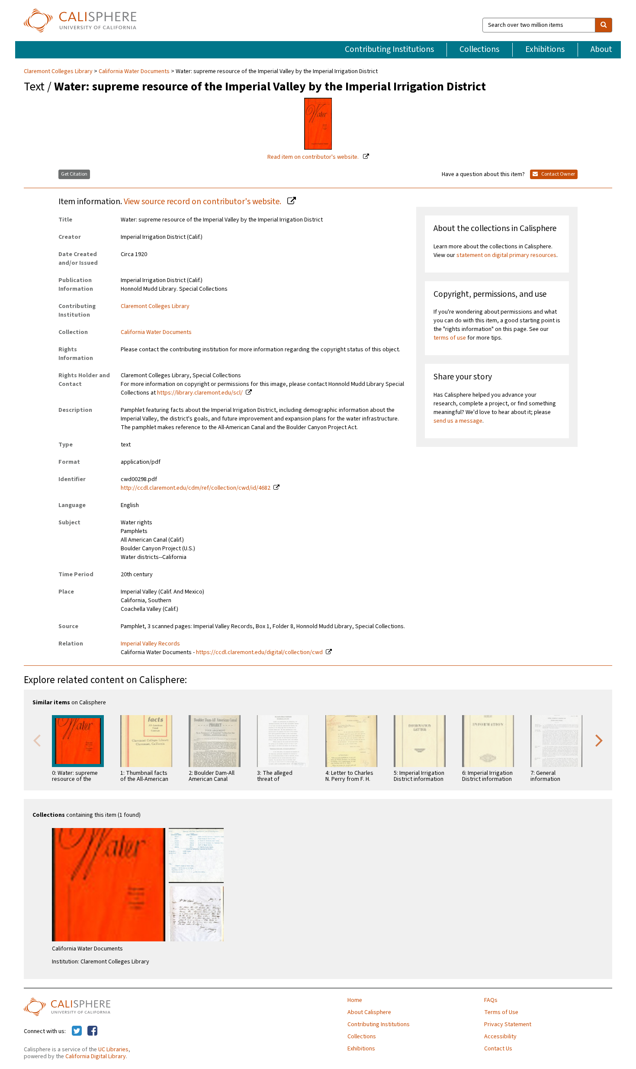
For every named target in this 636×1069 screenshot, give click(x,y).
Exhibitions (545, 49)
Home (354, 1000)
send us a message (458, 421)
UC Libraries (113, 1049)
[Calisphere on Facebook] (92, 1031)
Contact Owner (557, 174)
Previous (36, 740)
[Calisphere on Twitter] (77, 1031)
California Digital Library (95, 1056)
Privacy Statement (507, 1024)
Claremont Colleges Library (59, 71)
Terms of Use (501, 1012)
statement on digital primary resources (506, 255)
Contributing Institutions (389, 49)
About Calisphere (369, 1012)
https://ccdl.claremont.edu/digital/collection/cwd (259, 652)
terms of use (450, 338)
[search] (603, 25)
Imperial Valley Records (150, 643)
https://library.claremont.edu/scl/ (200, 392)
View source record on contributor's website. (203, 202)
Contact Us (498, 1049)
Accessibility (500, 1037)
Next (599, 740)
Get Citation (74, 174)
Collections (479, 49)
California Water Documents (134, 71)
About (601, 49)
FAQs (491, 1000)
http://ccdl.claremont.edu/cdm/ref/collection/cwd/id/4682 (195, 488)
